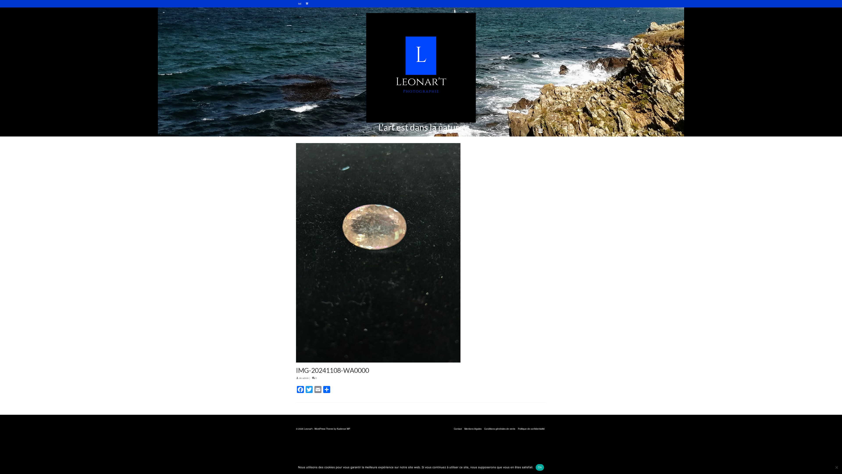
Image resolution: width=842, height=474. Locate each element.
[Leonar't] (421, 68)
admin (305, 378)
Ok (540, 467)
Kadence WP (343, 428)
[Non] (836, 467)
